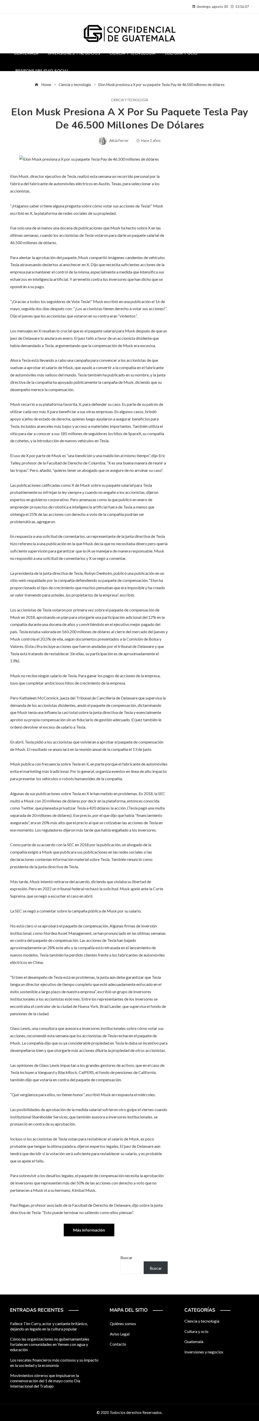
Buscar (126, 1257)
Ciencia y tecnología (129, 100)
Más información (89, 1229)
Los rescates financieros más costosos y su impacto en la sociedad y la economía (54, 1363)
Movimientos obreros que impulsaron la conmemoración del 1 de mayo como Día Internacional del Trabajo (45, 1380)
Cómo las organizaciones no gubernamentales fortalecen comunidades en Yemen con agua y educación (49, 1344)
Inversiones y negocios (203, 1351)
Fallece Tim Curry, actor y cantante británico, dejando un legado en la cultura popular (49, 1326)
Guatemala (193, 1341)
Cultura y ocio (196, 1331)
